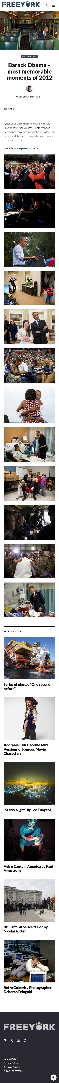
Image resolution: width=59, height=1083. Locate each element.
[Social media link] (5, 1040)
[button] (46, 5)
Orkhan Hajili (33, 96)
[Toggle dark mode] (54, 1077)
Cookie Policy (11, 1058)
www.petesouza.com (26, 148)
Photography (29, 56)
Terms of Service (12, 1067)
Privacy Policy (11, 1063)
